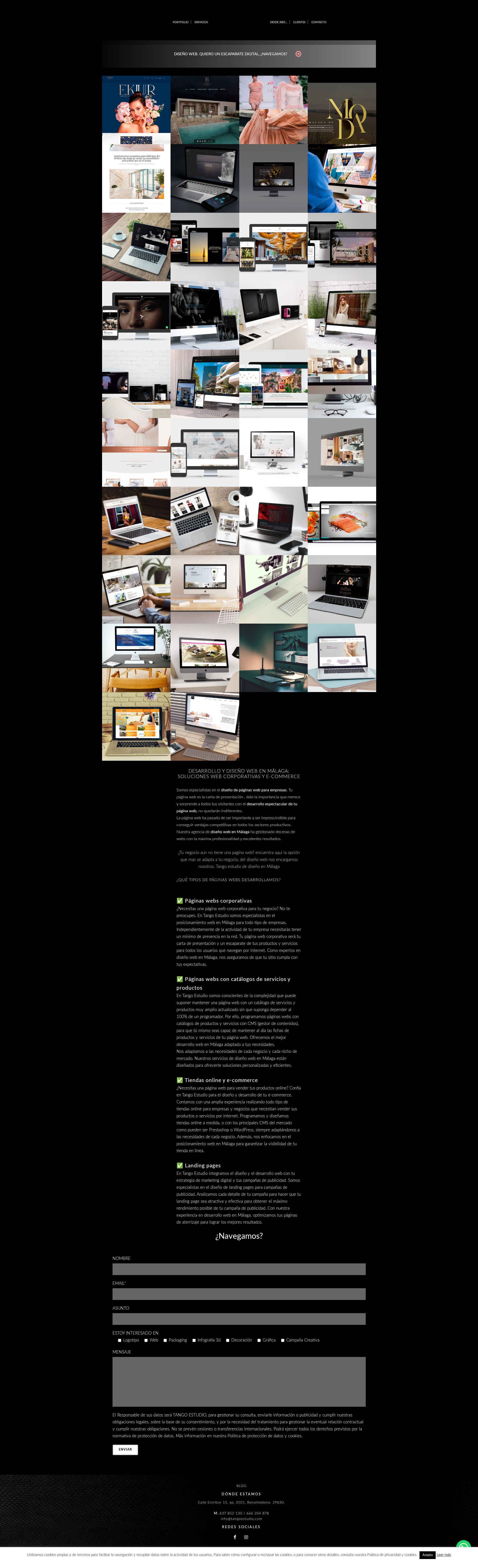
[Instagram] (246, 1538)
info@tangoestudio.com (241, 1519)
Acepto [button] (427, 1555)
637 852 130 (231, 1513)
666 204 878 (257, 1513)
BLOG (241, 1486)
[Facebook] (234, 1538)
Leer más (444, 1555)
